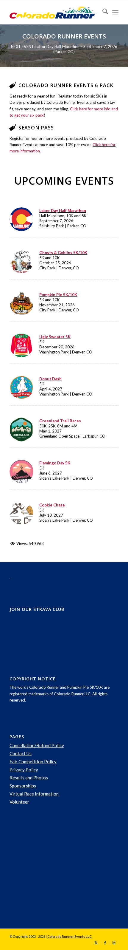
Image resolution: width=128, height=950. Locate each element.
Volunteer (19, 801)
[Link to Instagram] (114, 942)
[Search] (102, 12)
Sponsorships (23, 785)
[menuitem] (102, 12)
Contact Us (21, 753)
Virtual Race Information (34, 793)
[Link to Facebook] (105, 942)
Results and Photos (29, 777)
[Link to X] (96, 942)
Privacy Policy (24, 769)
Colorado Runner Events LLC (69, 936)
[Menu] (115, 12)
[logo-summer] (53, 12)
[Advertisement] (54, 867)
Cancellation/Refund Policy (37, 745)
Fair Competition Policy (33, 761)
